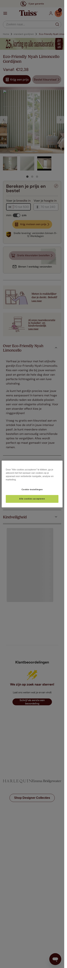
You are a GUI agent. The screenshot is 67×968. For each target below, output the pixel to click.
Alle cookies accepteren (32, 499)
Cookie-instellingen (32, 489)
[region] (32, 484)
